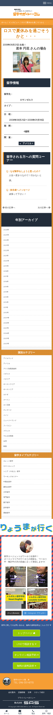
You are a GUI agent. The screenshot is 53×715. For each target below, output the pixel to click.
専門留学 (6, 497)
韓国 (5, 446)
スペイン (6, 400)
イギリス (6, 374)
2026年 (6, 230)
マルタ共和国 (8, 436)
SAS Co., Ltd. (27, 707)
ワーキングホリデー (10, 476)
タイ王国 (6, 405)
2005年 (6, 338)
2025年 (6, 235)
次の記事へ (43, 207)
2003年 (6, 344)
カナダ (5, 394)
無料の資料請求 (26, 665)
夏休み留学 (7, 487)
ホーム (4, 22)
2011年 (5, 307)
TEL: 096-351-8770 (24, 682)
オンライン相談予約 (25, 654)
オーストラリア (9, 384)
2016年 (6, 281)
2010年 (6, 312)
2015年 (6, 287)
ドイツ (5, 415)
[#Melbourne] (37, 577)
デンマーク (7, 410)
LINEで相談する (26, 644)
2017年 (5, 276)
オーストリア (8, 389)
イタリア (6, 379)
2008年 (6, 323)
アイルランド (8, 358)
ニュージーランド (9, 420)
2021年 (6, 256)
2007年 (6, 328)
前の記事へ (9, 207)
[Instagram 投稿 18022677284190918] (15, 577)
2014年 (5, 292)
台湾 (5, 441)
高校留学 (6, 513)
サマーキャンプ (9, 466)
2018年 (6, 271)
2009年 (6, 318)
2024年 (6, 240)
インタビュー (14, 22)
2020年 (6, 261)
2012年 (6, 302)
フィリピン (7, 426)
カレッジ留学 (8, 461)
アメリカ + (28, 143)
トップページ (25, 633)
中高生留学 (7, 482)
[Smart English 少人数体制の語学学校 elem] (15, 598)
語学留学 (6, 507)
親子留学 (6, 502)
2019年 (6, 266)
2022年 (6, 250)
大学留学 (6, 492)
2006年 (6, 333)
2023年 (6, 245)
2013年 (6, 297)
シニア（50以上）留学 (11, 471)
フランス (6, 431)
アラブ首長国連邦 (9, 369)
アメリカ (6, 363)
